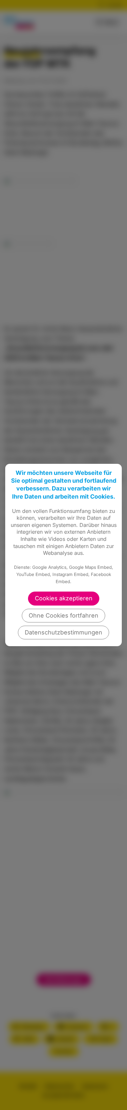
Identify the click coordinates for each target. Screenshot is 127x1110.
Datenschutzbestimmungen (63, 632)
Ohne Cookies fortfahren (63, 615)
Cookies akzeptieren (63, 598)
